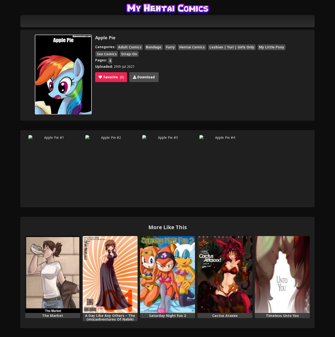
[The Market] (52, 274)
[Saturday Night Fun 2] (167, 274)
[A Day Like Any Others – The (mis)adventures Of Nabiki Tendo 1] (110, 274)
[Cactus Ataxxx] (224, 274)
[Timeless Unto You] (282, 274)
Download (145, 77)
